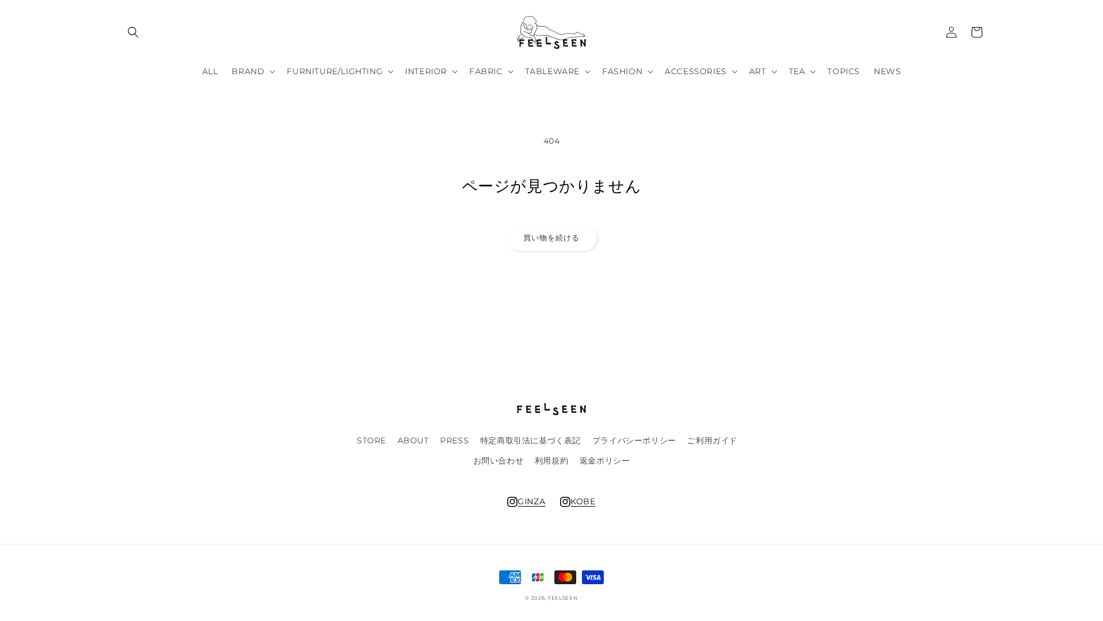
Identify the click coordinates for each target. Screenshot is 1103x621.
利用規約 (551, 460)
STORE (371, 440)
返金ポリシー (605, 460)
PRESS (454, 440)
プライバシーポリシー (634, 440)
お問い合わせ (498, 460)
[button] (133, 32)
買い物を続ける (551, 237)
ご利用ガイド (712, 440)
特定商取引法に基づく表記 (530, 440)
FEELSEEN (563, 598)
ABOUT (413, 440)
